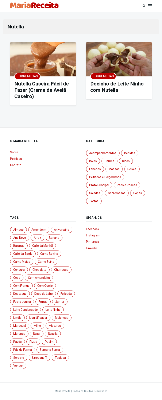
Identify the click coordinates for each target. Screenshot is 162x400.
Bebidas (129, 153)
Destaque (20, 293)
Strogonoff (39, 357)
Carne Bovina (49, 253)
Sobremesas (27, 76)
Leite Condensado (25, 309)
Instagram (93, 235)
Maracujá (19, 325)
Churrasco (61, 269)
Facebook (92, 229)
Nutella (53, 333)
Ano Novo (19, 237)
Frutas (43, 301)
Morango (19, 333)
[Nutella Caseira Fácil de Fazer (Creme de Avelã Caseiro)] (43, 59)
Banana (54, 237)
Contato (15, 165)
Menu (150, 6)
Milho (37, 325)
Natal (36, 333)
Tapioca (60, 357)
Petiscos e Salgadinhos (105, 177)
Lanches (95, 169)
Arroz (37, 237)
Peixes (131, 169)
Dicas (126, 161)
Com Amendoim (39, 277)
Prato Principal (99, 185)
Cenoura (19, 269)
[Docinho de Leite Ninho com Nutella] (119, 59)
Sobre (14, 152)
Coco (16, 277)
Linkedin (91, 248)
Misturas (55, 325)
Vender (18, 365)
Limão (17, 317)
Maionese (61, 317)
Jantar (59, 301)
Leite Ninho (53, 309)
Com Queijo (45, 285)
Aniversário (61, 229)
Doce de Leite (43, 293)
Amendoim (38, 229)
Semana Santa (50, 349)
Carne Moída (21, 261)
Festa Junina (22, 301)
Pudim (49, 341)
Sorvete (18, 357)
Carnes (109, 161)
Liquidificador (38, 317)
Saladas (94, 193)
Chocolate (39, 269)
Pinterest (92, 241)
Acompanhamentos (102, 153)
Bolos (93, 161)
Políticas (16, 158)
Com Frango (21, 285)
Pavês (17, 341)
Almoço (18, 229)
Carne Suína (46, 261)
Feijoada (66, 293)
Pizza (33, 341)
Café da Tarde (22, 253)
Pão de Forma (22, 349)
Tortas (94, 201)
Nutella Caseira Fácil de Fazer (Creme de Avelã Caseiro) (41, 90)
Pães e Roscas (127, 185)
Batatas (18, 245)
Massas (114, 169)
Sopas (137, 193)
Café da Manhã (42, 245)
